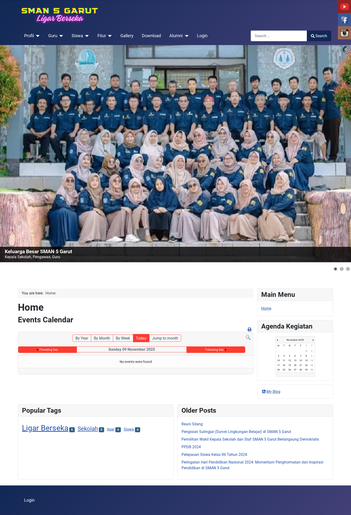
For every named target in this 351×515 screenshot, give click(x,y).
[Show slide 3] (348, 269)
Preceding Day (48, 349)
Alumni (176, 35)
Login (202, 35)
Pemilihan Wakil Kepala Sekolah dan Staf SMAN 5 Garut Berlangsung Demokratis (250, 439)
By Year (81, 338)
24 (278, 370)
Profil (29, 35)
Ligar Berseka (45, 428)
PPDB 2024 (191, 447)
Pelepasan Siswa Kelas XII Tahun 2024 (214, 454)
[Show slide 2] (342, 269)
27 (295, 370)
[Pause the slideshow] (336, 154)
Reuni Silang (192, 424)
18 (284, 365)
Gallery (126, 35)
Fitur (101, 35)
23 (312, 365)
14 (300, 360)
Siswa (77, 35)
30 (312, 370)
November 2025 (295, 340)
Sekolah (88, 428)
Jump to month (165, 338)
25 (284, 370)
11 (284, 360)
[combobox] (279, 36)
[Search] (248, 337)
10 (278, 360)
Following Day (214, 349)
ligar (110, 429)
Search (321, 36)
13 (295, 360)
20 (295, 365)
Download (151, 35)
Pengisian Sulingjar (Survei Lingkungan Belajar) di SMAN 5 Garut (236, 431)
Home (266, 308)
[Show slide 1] (335, 269)
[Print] (250, 329)
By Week (123, 338)
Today (141, 338)
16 (312, 360)
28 (300, 370)
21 (300, 365)
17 (278, 365)
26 (289, 370)
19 (289, 365)
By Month (102, 338)
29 (306, 370)
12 (289, 360)
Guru (52, 35)
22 (306, 365)
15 (306, 360)
